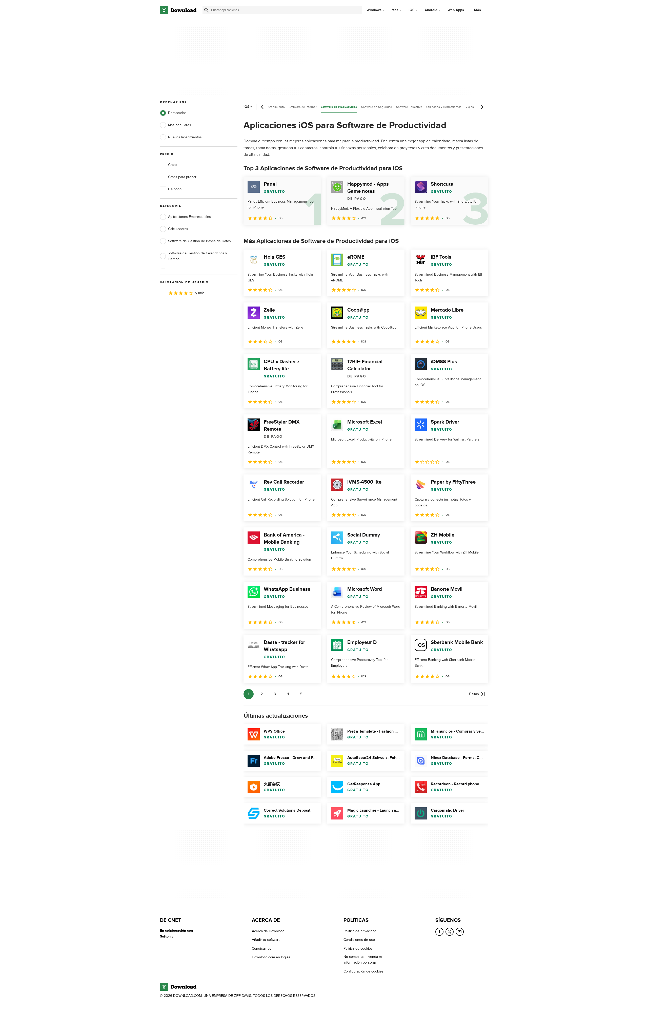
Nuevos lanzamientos (185, 137)
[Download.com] (178, 10)
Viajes (469, 107)
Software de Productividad (339, 107)
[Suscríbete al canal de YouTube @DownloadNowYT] (460, 932)
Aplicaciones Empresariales (189, 217)
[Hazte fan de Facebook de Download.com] (439, 932)
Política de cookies (358, 948)
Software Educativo (409, 107)
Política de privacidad (359, 931)
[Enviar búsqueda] (206, 10)
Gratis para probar (182, 177)
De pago (174, 189)
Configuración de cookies (363, 971)
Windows (374, 10)
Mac (395, 10)
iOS (411, 10)
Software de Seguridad (376, 107)
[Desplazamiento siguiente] (482, 107)
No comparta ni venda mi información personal (362, 960)
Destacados (177, 113)
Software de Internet (303, 107)
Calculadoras (178, 229)
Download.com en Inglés (271, 957)
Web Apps (456, 10)
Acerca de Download (268, 931)
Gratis (172, 165)
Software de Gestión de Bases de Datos (199, 241)
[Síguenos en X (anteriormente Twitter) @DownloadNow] (450, 932)
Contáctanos (261, 948)
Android (430, 10)
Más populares (179, 125)
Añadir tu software (266, 940)
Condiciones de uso (359, 940)
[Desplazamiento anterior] (262, 107)
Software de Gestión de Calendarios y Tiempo (197, 256)
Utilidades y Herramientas (443, 107)
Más (477, 10)
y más (200, 293)
